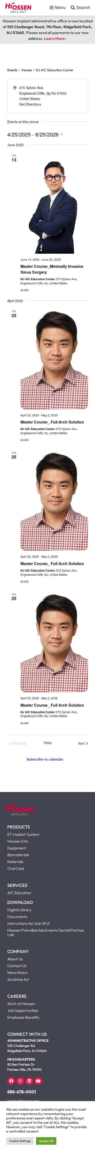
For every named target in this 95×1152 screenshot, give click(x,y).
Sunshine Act (18, 979)
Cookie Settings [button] (20, 1141)
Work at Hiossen (21, 1003)
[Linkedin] (29, 1081)
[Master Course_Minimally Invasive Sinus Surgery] (54, 203)
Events (12, 70)
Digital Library (19, 909)
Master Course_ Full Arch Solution (52, 422)
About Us (15, 958)
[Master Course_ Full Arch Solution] (54, 358)
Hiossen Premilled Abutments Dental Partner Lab (46, 932)
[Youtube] (38, 1081)
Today (48, 743)
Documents (17, 916)
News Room (17, 972)
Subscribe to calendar (45, 759)
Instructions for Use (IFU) (28, 923)
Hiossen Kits (17, 841)
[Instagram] (20, 1081)
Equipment (16, 848)
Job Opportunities (22, 1010)
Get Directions (30, 104)
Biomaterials (18, 854)
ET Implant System (23, 834)
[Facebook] (11, 1081)
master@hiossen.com (23, 1101)
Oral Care (15, 868)
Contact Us (17, 965)
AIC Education (19, 892)
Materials (15, 861)
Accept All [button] (46, 1141)
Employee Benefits (23, 1017)
